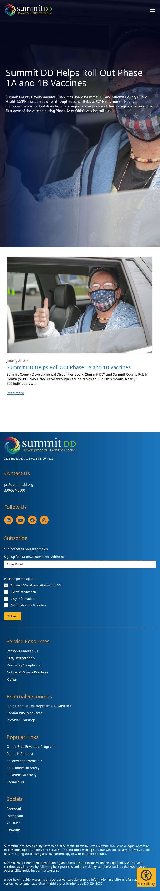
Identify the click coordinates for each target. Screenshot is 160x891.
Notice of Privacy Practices (27, 672)
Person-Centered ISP (23, 651)
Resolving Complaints (24, 665)
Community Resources (24, 713)
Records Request (20, 753)
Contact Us (15, 782)
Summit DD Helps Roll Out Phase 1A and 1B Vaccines (69, 367)
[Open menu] (152, 11)
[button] (146, 877)
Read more (15, 393)
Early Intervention (21, 658)
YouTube (13, 823)
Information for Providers (28, 605)
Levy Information (22, 599)
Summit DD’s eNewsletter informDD (36, 585)
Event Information (23, 592)
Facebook (14, 808)
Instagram (15, 816)
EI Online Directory (21, 775)
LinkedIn (13, 830)
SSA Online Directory (23, 768)
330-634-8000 (14, 490)
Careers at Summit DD (24, 760)
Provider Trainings (21, 720)
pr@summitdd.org (18, 484)
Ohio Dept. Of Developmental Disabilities (39, 706)
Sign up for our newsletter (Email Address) (35, 557)
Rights (12, 679)
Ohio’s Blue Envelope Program (31, 746)
